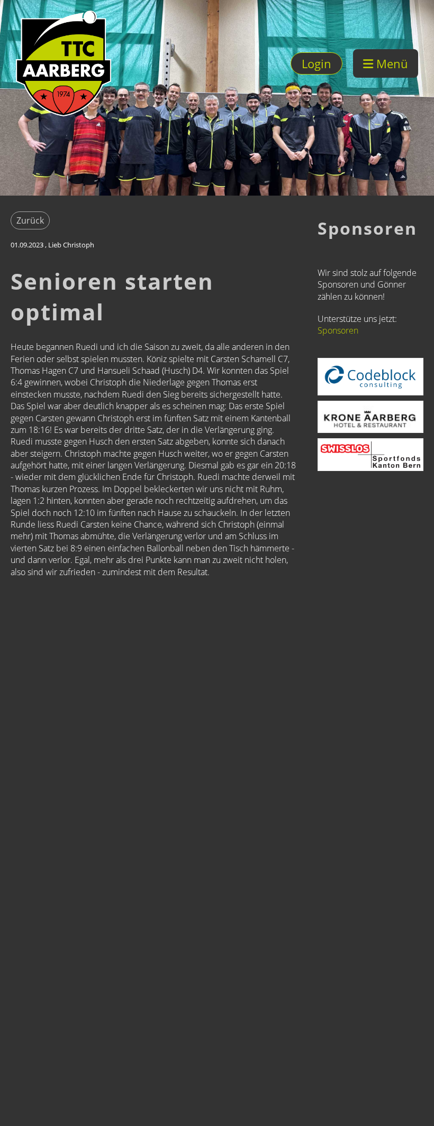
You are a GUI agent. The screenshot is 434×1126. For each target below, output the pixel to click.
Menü (390, 63)
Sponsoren (338, 330)
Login (316, 63)
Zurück (30, 220)
